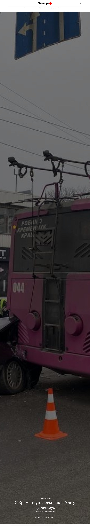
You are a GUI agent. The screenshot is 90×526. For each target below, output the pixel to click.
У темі (32, 8)
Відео (40, 8)
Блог (49, 8)
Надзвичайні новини (45, 498)
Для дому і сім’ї (55, 8)
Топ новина (26, 8)
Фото (37, 8)
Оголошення (63, 8)
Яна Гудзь (37, 517)
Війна (45, 8)
